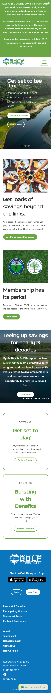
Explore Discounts (25, 528)
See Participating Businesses (20, 236)
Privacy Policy (9, 678)
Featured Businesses (14, 621)
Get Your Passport (19, 115)
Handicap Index (12, 641)
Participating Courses (15, 611)
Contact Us (9, 645)
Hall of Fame (10, 650)
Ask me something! (35, 687)
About (6, 631)
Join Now (32, 592)
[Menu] (44, 62)
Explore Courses (26, 460)
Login (16, 592)
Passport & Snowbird (15, 606)
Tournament (9, 636)
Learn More (16, 124)
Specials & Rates (12, 616)
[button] (22, 146)
